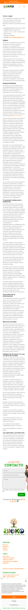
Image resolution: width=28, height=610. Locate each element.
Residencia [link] (6, 546)
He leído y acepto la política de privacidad (14, 490)
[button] (26, 581)
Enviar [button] (21, 495)
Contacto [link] (5, 550)
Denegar (14, 601)
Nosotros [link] (5, 544)
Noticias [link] (5, 548)
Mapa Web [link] (5, 563)
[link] (8, 6)
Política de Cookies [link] (6, 608)
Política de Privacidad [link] (15, 608)
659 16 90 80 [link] (17, 500)
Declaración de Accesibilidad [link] (10, 561)
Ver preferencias (14, 605)
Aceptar (14, 597)
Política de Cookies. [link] (17, 115)
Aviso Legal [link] (23, 608)
